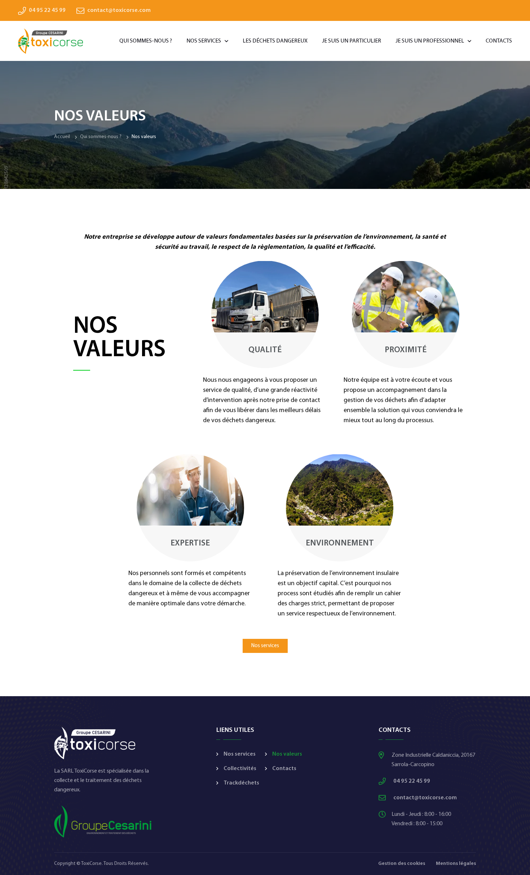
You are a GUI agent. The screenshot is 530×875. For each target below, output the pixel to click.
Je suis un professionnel (430, 41)
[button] (265, 646)
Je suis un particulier (351, 41)
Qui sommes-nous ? (145, 41)
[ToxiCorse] (50, 41)
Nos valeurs (287, 754)
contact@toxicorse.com (119, 10)
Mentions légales (456, 863)
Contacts (499, 41)
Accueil (62, 137)
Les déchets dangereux (275, 41)
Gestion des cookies (401, 863)
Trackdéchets (241, 783)
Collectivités (240, 769)
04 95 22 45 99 (47, 10)
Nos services (203, 41)
